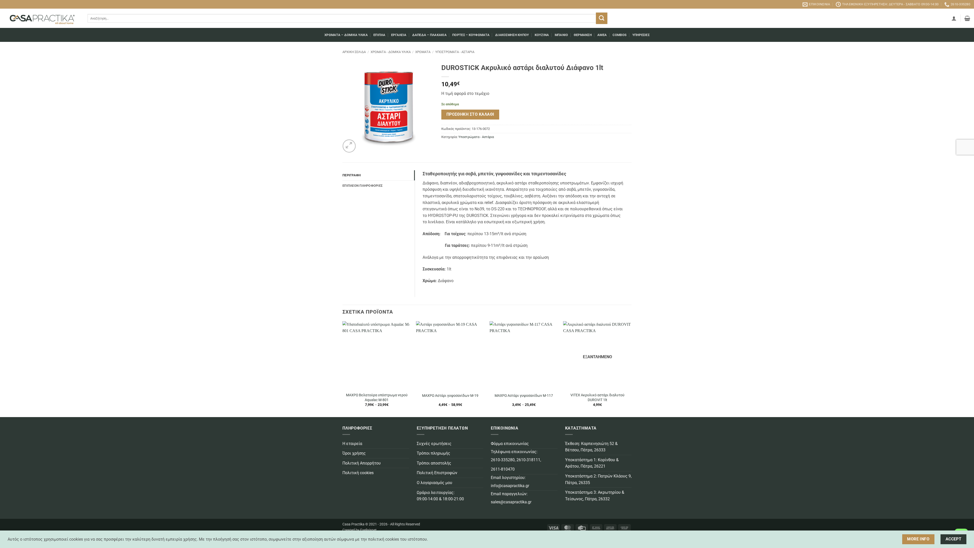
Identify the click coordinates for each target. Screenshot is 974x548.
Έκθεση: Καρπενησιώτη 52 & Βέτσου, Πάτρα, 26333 (591, 447)
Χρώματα (422, 52)
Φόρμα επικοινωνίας (510, 443)
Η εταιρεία (352, 443)
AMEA (602, 35)
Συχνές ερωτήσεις (434, 443)
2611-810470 (503, 469)
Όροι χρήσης (354, 453)
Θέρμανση (583, 35)
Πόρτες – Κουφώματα (471, 35)
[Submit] (601, 18)
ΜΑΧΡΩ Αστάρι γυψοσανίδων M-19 (450, 395)
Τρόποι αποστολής (434, 463)
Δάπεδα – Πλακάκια (429, 35)
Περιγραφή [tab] (351, 175)
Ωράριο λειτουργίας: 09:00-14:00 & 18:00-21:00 (440, 496)
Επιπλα (379, 35)
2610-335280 (503, 459)
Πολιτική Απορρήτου (361, 463)
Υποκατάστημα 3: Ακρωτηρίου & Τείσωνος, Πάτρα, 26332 (594, 495)
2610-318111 (528, 459)
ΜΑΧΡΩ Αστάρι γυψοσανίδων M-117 (524, 395)
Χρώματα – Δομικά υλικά (346, 35)
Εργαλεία (398, 35)
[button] (953, 18)
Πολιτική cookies (358, 472)
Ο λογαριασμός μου (434, 482)
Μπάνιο (561, 35)
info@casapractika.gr (510, 485)
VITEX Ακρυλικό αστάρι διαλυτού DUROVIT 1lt (597, 397)
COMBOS (620, 35)
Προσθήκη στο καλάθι (470, 114)
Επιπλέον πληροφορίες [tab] (362, 185)
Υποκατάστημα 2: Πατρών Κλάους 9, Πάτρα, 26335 (598, 479)
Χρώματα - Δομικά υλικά (391, 52)
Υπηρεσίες (641, 35)
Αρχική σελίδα (354, 52)
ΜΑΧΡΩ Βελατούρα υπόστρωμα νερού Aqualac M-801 (377, 397)
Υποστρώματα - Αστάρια (454, 52)
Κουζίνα (542, 35)
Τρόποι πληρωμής (433, 453)
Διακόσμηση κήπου (512, 35)
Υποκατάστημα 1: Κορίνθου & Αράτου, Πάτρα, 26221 (592, 463)
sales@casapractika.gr (511, 502)
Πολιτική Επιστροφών (437, 472)
